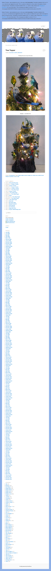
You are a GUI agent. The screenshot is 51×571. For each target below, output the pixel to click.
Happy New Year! (12, 208)
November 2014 (9, 428)
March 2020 (8, 338)
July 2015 (7, 417)
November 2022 (9, 294)
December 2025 (9, 242)
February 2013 (8, 458)
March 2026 (8, 237)
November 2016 (9, 395)
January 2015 (8, 425)
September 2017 (9, 381)
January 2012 (8, 476)
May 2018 (7, 369)
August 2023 (8, 281)
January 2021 (8, 324)
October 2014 (8, 430)
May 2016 (7, 403)
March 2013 (8, 456)
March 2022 (8, 305)
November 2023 (9, 277)
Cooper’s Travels (14, 184)
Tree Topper (10, 50)
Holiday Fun (8, 520)
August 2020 (8, 332)
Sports (7, 543)
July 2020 (7, 333)
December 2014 (9, 427)
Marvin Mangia (9, 524)
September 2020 (9, 330)
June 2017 (8, 385)
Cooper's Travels (9, 502)
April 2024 (8, 270)
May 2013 (7, 454)
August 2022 (8, 298)
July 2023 (7, 282)
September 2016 (9, 397)
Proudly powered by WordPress (25, 566)
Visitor (10, 195)
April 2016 (8, 404)
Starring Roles (8, 544)
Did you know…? (9, 506)
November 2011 (9, 479)
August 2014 (8, 433)
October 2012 (8, 463)
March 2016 (8, 406)
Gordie (7, 516)
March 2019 (8, 355)
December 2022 (9, 292)
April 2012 (8, 472)
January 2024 (8, 274)
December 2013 (9, 444)
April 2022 (8, 303)
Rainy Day (11, 201)
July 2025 (7, 249)
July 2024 (7, 266)
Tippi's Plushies (9, 557)
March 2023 (8, 288)
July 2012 (7, 468)
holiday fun (8, 176)
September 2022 (9, 296)
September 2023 (9, 280)
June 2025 (8, 250)
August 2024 (8, 264)
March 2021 (8, 322)
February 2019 (8, 357)
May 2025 (7, 252)
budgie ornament (24, 175)
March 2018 (8, 372)
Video (7, 561)
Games (7, 515)
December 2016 (9, 393)
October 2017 (8, 379)
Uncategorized (12, 175)
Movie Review (8, 530)
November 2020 (9, 327)
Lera (6, 522)
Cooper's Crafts (9, 501)
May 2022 (7, 302)
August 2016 (8, 399)
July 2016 (7, 400)
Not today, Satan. (12, 202)
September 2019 (9, 347)
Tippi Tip (7, 554)
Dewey (7, 505)
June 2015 (8, 419)
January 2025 (8, 257)
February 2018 (8, 374)
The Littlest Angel (15, 189)
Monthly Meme (9, 529)
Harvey (7, 519)
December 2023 (9, 275)
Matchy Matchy (9, 527)
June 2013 (8, 452)
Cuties (7, 503)
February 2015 (8, 424)
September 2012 (9, 465)
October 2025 (8, 245)
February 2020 (8, 340)
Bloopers (7, 485)
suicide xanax (35, 175)
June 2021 (8, 318)
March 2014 (8, 440)
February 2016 (8, 407)
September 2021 (9, 313)
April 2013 (8, 455)
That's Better (8, 547)
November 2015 (9, 411)
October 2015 (8, 413)
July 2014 (7, 434)
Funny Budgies (9, 513)
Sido (7, 540)
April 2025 (8, 253)
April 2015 (8, 421)
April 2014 (8, 438)
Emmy (7, 508)
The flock (7, 548)
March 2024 (8, 271)
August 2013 (8, 449)
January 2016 (8, 409)
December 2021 (9, 309)
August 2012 (8, 466)
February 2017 (8, 390)
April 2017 (8, 388)
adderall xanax (41, 175)
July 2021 (7, 316)
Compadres (8, 498)
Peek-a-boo (8, 536)
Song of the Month (9, 541)
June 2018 (8, 368)
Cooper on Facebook (9, 218)
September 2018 (9, 364)
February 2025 (8, 256)
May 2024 (7, 268)
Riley (7, 537)
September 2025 (9, 246)
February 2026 (8, 239)
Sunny (7, 545)
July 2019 (7, 350)
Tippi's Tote (8, 558)
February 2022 (8, 306)
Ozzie (7, 534)
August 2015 (8, 416)
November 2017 (9, 378)
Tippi (7, 550)
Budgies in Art (8, 493)
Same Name (8, 538)
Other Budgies (8, 533)
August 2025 (8, 247)
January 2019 (8, 358)
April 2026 (8, 236)
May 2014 (7, 437)
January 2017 (8, 392)
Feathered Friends (9, 510)
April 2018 (8, 371)
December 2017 (9, 376)
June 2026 (8, 233)
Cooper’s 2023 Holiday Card (15, 209)
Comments (12, 222)
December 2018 (9, 360)
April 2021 (8, 320)
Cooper (7, 227)
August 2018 (8, 365)
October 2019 (8, 346)
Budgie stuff (8, 492)
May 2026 (7, 235)
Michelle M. (20, 52)
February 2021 (8, 323)
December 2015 (9, 410)
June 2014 (8, 435)
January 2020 (8, 341)
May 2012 (7, 470)
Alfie (6, 484)
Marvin (7, 523)
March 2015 (8, 423)
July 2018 (7, 367)
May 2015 (7, 420)
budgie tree (30, 175)
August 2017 (8, 382)
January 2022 (8, 308)
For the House (12, 206)
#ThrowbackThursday (13, 182)
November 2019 (9, 344)
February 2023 (8, 289)
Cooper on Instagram (10, 220)
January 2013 (8, 459)
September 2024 (9, 263)
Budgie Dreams (9, 489)
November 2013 (9, 445)
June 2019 (8, 351)
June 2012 (8, 469)
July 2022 (7, 299)
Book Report (8, 487)
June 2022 (8, 301)
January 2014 (8, 442)
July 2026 (7, 232)
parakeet (11, 176)
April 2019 (8, 354)
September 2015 (9, 414)
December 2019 (9, 343)
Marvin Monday (9, 526)
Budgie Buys (8, 488)
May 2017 (7, 386)
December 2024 (9, 259)
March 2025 (8, 254)
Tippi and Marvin (9, 551)
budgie (19, 175)
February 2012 (8, 475)
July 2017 (7, 383)
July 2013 (7, 451)
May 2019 (7, 353)
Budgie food (8, 491)
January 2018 (8, 375)
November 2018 (9, 361)
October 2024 (8, 261)
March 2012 (8, 473)
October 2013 (8, 447)
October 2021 (8, 312)
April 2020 (8, 337)
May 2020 (7, 336)
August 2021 (8, 315)
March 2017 (8, 389)
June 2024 (8, 267)
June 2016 (8, 402)
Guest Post (8, 517)
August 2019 (8, 348)
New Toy (7, 531)
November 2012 (9, 462)
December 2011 (9, 477)
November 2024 (9, 260)
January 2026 (8, 240)
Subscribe (13, 221)
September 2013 (9, 448)
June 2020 (8, 334)
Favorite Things (9, 509)
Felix (7, 512)
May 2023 (7, 285)
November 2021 (9, 310)
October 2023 (8, 278)
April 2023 (8, 287)
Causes (7, 495)
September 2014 (9, 431)
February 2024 (8, 273)
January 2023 (8, 291)
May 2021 (7, 319)
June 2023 (8, 284)
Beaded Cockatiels (13, 203)
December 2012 (9, 461)
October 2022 (8, 295)
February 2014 (8, 441)
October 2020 (8, 329)
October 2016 (8, 396)
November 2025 (9, 243)
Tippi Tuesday (8, 555)
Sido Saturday (12, 205)
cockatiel (7, 496)
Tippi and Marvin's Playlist (11, 552)
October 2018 (8, 362)
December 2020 (9, 326)
